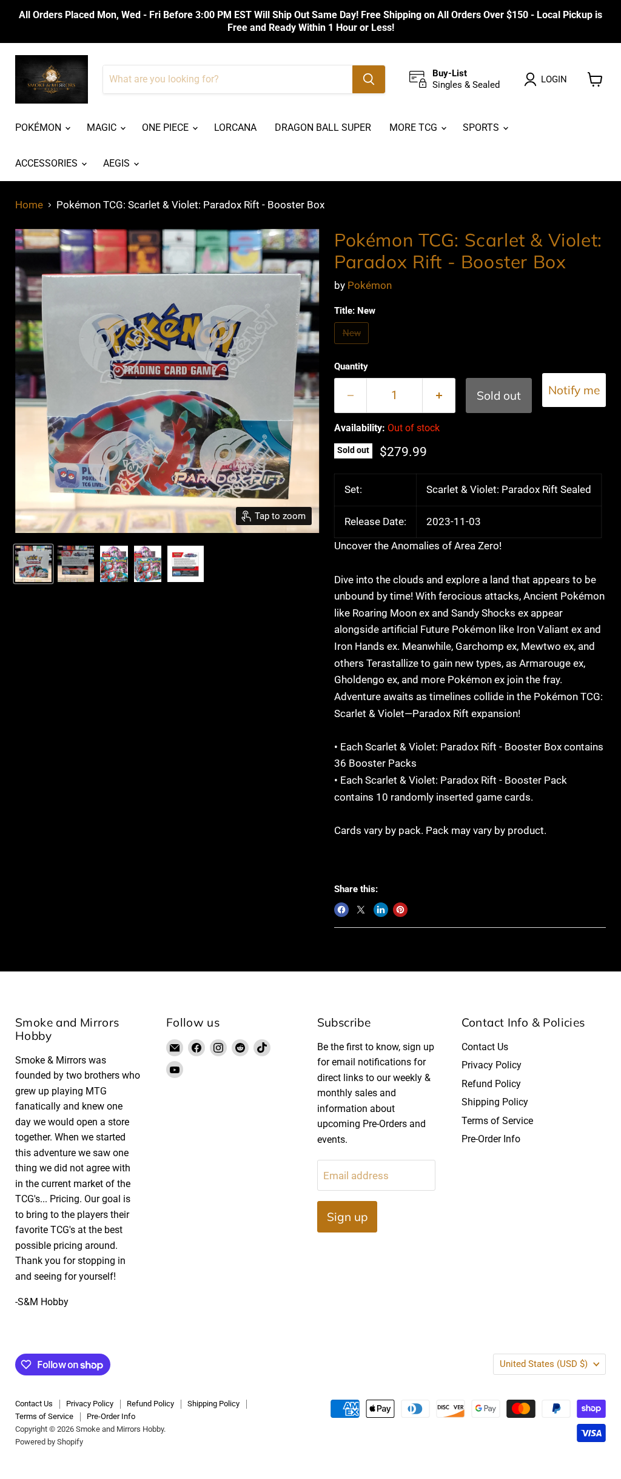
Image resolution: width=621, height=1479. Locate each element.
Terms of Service (497, 1121)
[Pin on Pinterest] (400, 909)
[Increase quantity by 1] (439, 395)
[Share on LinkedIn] (381, 909)
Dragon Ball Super (323, 127)
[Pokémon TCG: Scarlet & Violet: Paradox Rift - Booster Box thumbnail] (33, 563)
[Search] (368, 79)
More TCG (414, 127)
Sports (482, 127)
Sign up (347, 1216)
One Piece (166, 127)
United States (544, 1363)
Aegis (117, 163)
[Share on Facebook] (341, 909)
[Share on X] (361, 909)
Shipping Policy (495, 1102)
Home (29, 205)
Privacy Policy (492, 1065)
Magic (103, 127)
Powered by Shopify (49, 1441)
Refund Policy (491, 1084)
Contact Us (485, 1047)
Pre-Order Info (491, 1139)
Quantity (351, 367)
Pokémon (39, 127)
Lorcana (235, 127)
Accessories (47, 163)
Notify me (574, 390)
